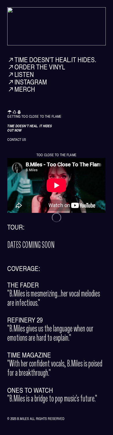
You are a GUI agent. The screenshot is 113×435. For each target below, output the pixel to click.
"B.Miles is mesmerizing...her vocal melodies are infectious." (53, 298)
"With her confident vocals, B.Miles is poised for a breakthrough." (54, 368)
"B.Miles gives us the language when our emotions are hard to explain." (50, 333)
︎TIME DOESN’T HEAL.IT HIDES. (52, 59)
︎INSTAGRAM (27, 81)
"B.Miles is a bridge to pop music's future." (52, 395)
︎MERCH (21, 89)
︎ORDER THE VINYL (36, 66)
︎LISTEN (20, 74)
